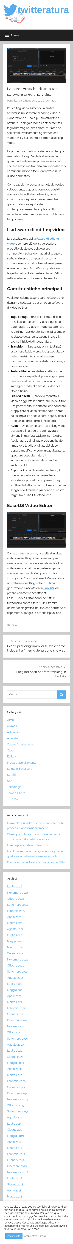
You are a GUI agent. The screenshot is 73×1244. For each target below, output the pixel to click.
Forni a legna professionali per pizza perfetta (36, 862)
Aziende (12, 738)
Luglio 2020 (14, 1050)
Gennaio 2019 (15, 1160)
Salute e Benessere (19, 768)
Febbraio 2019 (16, 1154)
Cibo (10, 750)
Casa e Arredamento (20, 744)
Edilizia (11, 756)
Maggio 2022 (15, 941)
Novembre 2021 (17, 959)
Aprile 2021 (14, 996)
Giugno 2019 (15, 1129)
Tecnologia (14, 787)
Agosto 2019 (15, 1117)
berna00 (51, 100)
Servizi (11, 774)
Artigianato (14, 732)
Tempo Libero (16, 793)
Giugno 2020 (15, 1056)
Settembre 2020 (17, 1038)
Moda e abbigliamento (21, 762)
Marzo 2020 (15, 1075)
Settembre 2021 (17, 971)
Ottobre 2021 (15, 965)
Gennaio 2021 (15, 1014)
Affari (10, 720)
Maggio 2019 (15, 1136)
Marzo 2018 (14, 1196)
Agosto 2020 (15, 1044)
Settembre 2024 (17, 904)
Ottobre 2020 (15, 1032)
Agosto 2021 (15, 977)
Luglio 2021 (14, 983)
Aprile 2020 (14, 1069)
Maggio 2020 (15, 1062)
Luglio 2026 (14, 886)
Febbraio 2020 (16, 1081)
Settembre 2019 (17, 1111)
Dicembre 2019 (17, 1093)
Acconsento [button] (13, 1236)
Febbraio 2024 (16, 911)
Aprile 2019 (14, 1142)
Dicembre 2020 (17, 1020)
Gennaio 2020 (16, 1087)
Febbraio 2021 (16, 1008)
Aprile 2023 (14, 917)
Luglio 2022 (14, 935)
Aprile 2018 (14, 1190)
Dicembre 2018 (17, 1166)
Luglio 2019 (14, 1123)
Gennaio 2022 (15, 953)
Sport (15, 625)
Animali (12, 726)
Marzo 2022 (14, 947)
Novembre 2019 (17, 1099)
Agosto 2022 (15, 929)
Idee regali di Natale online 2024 (27, 845)
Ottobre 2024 (15, 898)
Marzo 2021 (14, 1002)
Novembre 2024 (17, 892)
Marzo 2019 (14, 1148)
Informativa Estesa (34, 1235)
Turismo (12, 799)
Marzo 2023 (14, 923)
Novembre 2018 (17, 1172)
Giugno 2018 (15, 1184)
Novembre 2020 (17, 1026)
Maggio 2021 (15, 990)
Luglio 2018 (14, 1178)
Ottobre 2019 (15, 1105)
